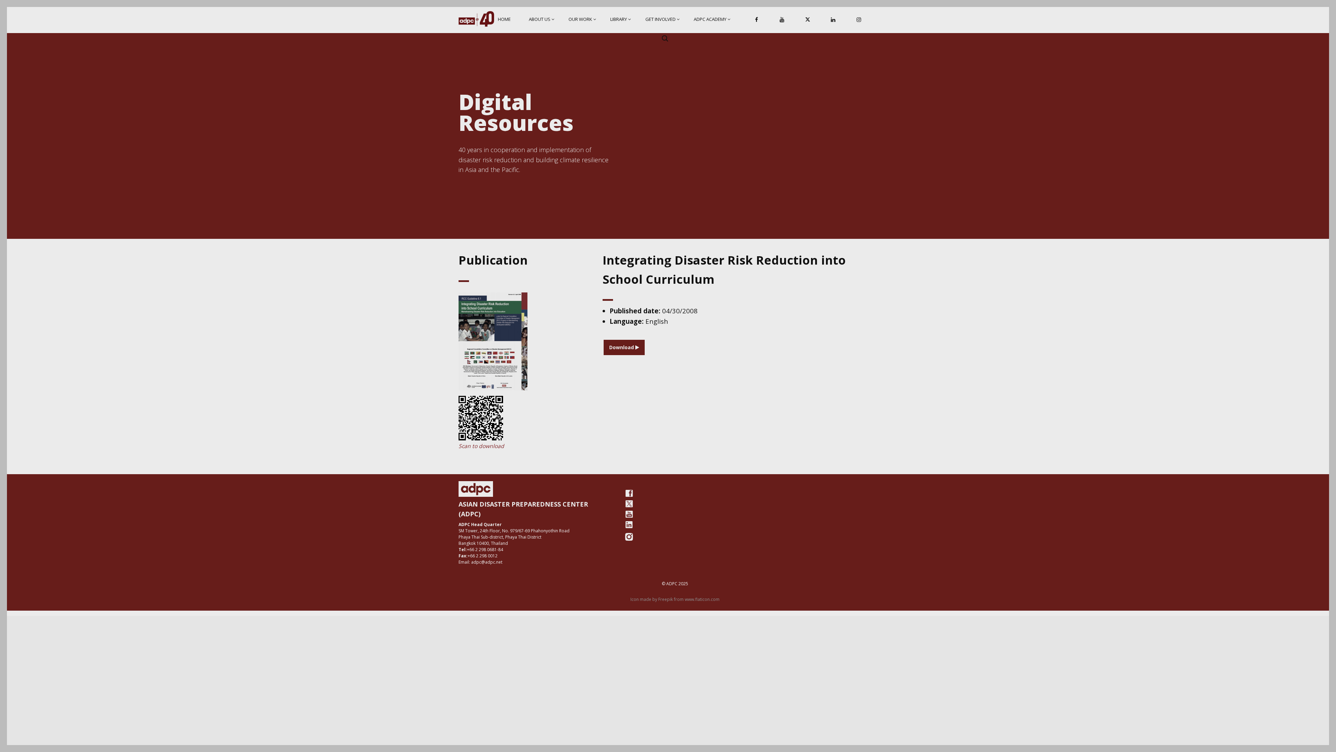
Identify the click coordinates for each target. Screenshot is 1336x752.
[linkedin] (629, 524)
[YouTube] (782, 20)
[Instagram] (858, 20)
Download (622, 347)
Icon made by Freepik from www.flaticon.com (674, 599)
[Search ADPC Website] (665, 38)
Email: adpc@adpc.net (480, 562)
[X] (807, 20)
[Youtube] (629, 514)
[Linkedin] (833, 20)
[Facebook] (756, 20)
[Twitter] (629, 503)
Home (504, 19)
